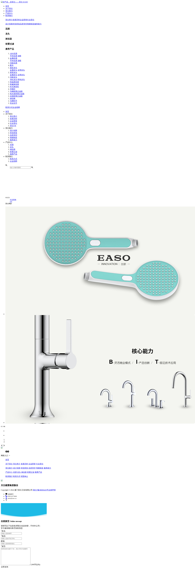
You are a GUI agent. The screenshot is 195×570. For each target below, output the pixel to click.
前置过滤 (13, 152)
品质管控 (23, 24)
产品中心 (9, 13)
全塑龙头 (21, 70)
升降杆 (12, 89)
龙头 (12, 147)
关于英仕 (9, 8)
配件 (12, 65)
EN (11, 201)
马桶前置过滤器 (16, 91)
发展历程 (16, 20)
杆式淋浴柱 (14, 87)
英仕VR (13, 126)
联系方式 (9, 107)
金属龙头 (13, 70)
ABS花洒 (13, 54)
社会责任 (30, 20)
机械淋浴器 (14, 84)
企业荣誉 (23, 20)
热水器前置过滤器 (17, 94)
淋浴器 (12, 149)
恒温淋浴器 (14, 82)
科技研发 (16, 24)
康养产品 (13, 154)
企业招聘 (16, 107)
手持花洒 (13, 56)
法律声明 (52, 490)
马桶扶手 (13, 101)
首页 (7, 6)
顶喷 (19, 56)
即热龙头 (21, 80)
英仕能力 (9, 11)
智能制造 (30, 24)
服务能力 (38, 24)
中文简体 (13, 199)
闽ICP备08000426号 (40, 490)
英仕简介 (9, 20)
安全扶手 (13, 103)
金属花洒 (13, 58)
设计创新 (9, 24)
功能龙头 (13, 77)
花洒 (12, 145)
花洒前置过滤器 (16, 96)
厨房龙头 (13, 72)
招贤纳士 (24, 476)
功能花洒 (13, 63)
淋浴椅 (12, 98)
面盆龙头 (13, 68)
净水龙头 (13, 80)
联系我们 (9, 16)
